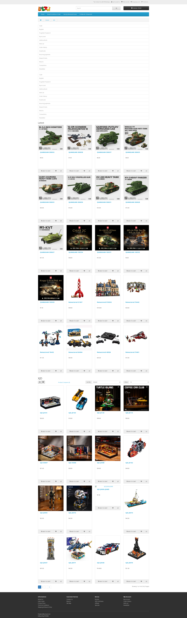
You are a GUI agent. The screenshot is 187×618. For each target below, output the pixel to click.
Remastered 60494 (75, 352)
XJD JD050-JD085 (103, 489)
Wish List (41, 44)
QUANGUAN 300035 (133, 152)
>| (49, 587)
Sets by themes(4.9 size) (70, 14)
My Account (42, 36)
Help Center (41, 601)
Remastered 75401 (132, 352)
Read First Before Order (54, 14)
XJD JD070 (129, 563)
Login (40, 26)
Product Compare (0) (64, 382)
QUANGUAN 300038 (76, 152)
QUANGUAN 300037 (104, 152)
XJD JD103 (72, 413)
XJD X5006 (72, 463)
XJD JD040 (100, 563)
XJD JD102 (129, 463)
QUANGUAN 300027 (47, 252)
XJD (54, 20)
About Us (40, 599)
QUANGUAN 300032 (47, 152)
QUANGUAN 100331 (104, 252)
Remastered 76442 (132, 302)
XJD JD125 (100, 413)
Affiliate (97, 603)
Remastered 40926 (104, 352)
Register (41, 29)
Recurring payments (44, 54)
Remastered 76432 (47, 352)
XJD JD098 (100, 463)
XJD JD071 (72, 563)
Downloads (42, 51)
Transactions (42, 65)
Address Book (43, 40)
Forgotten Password (44, 33)
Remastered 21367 (75, 302)
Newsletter (42, 69)
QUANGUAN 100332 (133, 252)
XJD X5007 (44, 463)
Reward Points (43, 58)
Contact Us (70, 599)
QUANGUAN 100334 (76, 252)
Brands (97, 599)
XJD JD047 (43, 563)
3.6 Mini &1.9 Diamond (85, 14)
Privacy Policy (41, 603)
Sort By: (89, 382)
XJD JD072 (72, 513)
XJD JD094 (43, 513)
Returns (41, 62)
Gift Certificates (99, 601)
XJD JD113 (129, 413)
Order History (43, 47)
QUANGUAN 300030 (76, 202)
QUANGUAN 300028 (133, 202)
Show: (126, 382)
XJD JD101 (43, 413)
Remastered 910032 (104, 302)
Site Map (69, 603)
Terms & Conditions (43, 605)
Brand (47, 20)
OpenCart (47, 614)
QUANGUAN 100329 (47, 302)
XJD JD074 (129, 513)
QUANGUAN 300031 (104, 202)
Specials (97, 605)
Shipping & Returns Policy (45, 607)
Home (42, 14)
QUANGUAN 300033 (47, 202)
